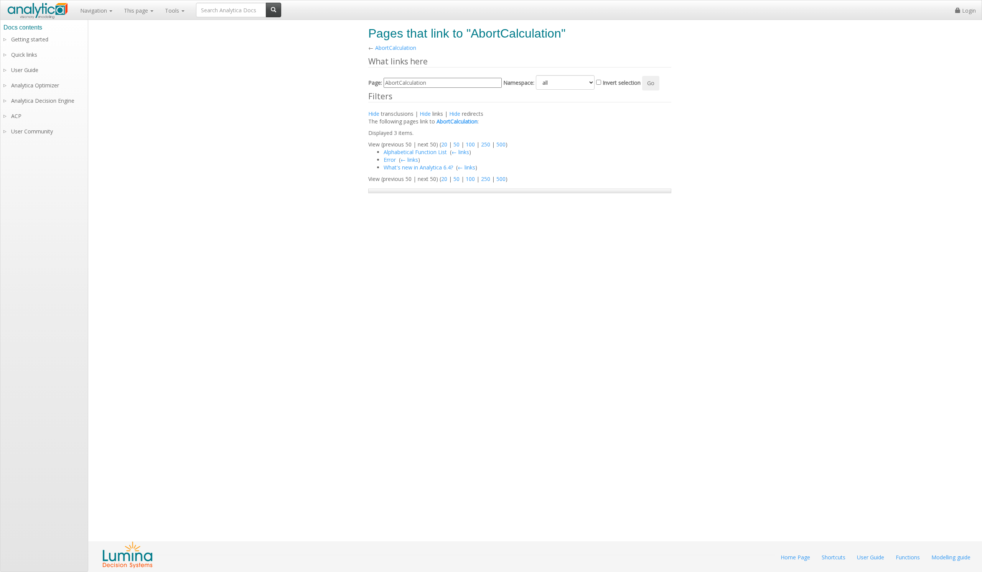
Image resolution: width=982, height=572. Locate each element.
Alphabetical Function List (415, 152)
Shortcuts (833, 557)
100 (470, 144)
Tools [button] (173, 10)
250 (485, 144)
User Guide (24, 70)
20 (444, 144)
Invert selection (622, 82)
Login (968, 10)
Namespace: (518, 82)
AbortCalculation (395, 47)
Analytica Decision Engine (42, 100)
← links (460, 152)
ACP (16, 116)
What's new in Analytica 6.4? (418, 167)
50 (456, 144)
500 (501, 144)
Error (390, 159)
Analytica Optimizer (35, 85)
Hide (373, 113)
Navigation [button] (94, 10)
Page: (375, 82)
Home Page (795, 557)
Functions (908, 557)
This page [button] (137, 10)
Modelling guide (950, 557)
